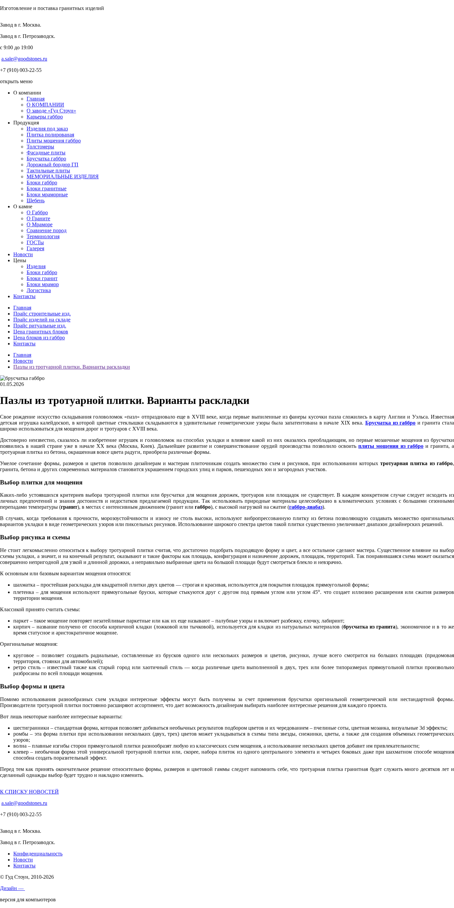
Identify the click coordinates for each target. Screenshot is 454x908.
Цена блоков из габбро (39, 337)
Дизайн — (12, 888)
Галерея (35, 248)
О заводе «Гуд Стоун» (51, 110)
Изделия (36, 266)
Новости (23, 254)
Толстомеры (40, 146)
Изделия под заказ (47, 128)
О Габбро (37, 212)
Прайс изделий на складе (41, 319)
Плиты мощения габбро (54, 140)
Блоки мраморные (47, 194)
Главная (36, 98)
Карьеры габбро (45, 116)
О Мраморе (40, 224)
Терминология (43, 236)
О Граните (38, 218)
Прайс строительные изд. (42, 313)
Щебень (36, 200)
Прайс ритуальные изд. (39, 325)
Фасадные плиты (46, 152)
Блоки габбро (42, 182)
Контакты (24, 296)
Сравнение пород (46, 230)
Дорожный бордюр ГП (52, 164)
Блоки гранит (42, 278)
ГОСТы (35, 242)
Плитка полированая (50, 134)
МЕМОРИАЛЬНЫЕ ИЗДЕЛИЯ (63, 176)
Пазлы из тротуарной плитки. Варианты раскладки (71, 367)
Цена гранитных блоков (40, 331)
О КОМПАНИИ (45, 104)
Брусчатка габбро (46, 158)
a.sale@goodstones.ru (24, 59)
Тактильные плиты (48, 170)
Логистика (39, 290)
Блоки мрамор (43, 284)
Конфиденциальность (37, 853)
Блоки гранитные (46, 188)
